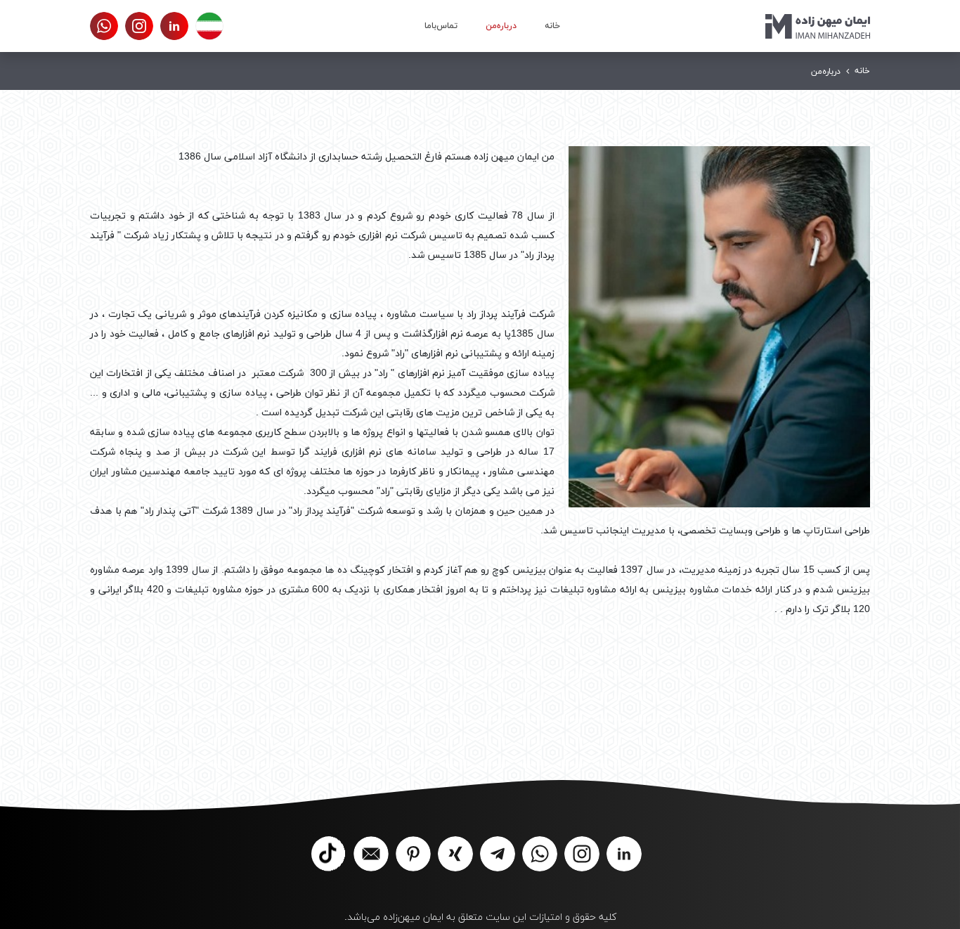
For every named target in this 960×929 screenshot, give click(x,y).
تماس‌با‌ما (441, 26)
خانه (552, 26)
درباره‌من (501, 26)
